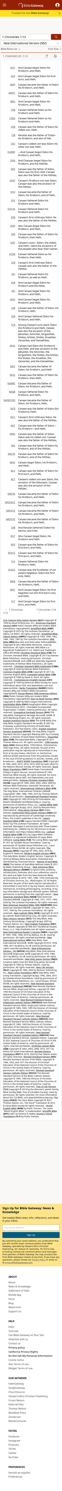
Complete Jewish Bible (38, 674)
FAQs (11, 1326)
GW (13, 234)
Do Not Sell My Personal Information (30, 1355)
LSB (13, 308)
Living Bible (19, 839)
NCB (12, 408)
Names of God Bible (47, 861)
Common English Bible (15, 671)
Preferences (15, 1476)
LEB (13, 316)
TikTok (12, 1448)
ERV (13, 169)
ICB (13, 262)
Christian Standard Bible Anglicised (32, 666)
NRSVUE (10, 519)
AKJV (12, 299)
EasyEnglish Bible (12, 704)
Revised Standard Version (37, 1056)
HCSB (12, 254)
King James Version (28, 810)
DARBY (11, 152)
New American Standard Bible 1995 (21, 905)
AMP (12, 84)
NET (13, 425)
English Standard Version (16, 720)
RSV (13, 544)
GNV (12, 226)
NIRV (12, 434)
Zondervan (14, 1417)
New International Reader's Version (21, 932)
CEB (13, 127)
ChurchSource (16, 1392)
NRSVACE (10, 502)
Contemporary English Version (30, 679)
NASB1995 (9, 400)
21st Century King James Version (20, 620)
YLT (13, 601)
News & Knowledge (19, 1286)
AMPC (11, 93)
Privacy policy (16, 1347)
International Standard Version (41, 796)
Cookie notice (16, 1360)
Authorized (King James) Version (29, 812)
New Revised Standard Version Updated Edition (26, 1034)
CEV (13, 143)
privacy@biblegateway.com (18, 1262)
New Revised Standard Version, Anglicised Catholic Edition (28, 1001)
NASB (12, 391)
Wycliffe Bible (50, 1111)
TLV (13, 561)
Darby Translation (28, 688)
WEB (12, 581)
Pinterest (13, 1444)
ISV (13, 274)
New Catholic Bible (23, 913)
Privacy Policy (38, 1259)
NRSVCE (10, 510)
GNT (12, 242)
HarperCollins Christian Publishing (28, 1396)
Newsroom (14, 1307)
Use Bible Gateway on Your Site (26, 1335)
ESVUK (11, 209)
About (11, 1282)
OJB (13, 527)
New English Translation (37, 924)
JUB (13, 282)
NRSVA (11, 494)
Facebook (13, 1436)
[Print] (55, 56)
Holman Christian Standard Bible (37, 780)
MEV (12, 366)
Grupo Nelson (16, 1400)
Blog (11, 1303)
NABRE (11, 383)
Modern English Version (36, 853)
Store (11, 1299)
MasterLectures (17, 1421)
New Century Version (14, 918)
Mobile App (14, 1294)
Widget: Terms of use (20, 1368)
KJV (13, 291)
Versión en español (19, 1472)
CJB (13, 135)
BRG (12, 101)
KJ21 (12, 67)
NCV (12, 417)
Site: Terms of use (18, 1364)
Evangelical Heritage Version (28, 712)
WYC (12, 589)
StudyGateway (16, 1387)
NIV (13, 445)
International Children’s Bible (35, 788)
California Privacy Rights (23, 1351)
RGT (13, 536)
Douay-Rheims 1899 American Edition (37, 693)
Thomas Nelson (17, 1408)
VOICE (11, 569)
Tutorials (13, 1331)
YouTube (13, 1457)
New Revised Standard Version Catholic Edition (26, 1017)
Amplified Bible (39, 628)
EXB (13, 217)
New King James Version (37, 959)
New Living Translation (20, 972)
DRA (12, 160)
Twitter (12, 1453)
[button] (57, 5)
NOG (12, 375)
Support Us (14, 1311)
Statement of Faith (18, 1290)
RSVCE (11, 553)
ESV (13, 200)
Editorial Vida (15, 1404)
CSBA (12, 118)
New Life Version (45, 967)
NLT (13, 479)
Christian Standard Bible (33, 652)
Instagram (14, 1440)
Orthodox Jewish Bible (43, 1045)
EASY (12, 180)
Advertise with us (18, 1339)
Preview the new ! (30, 13)
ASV (13, 76)
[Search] (56, 37)
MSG (12, 345)
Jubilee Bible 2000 (48, 804)
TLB (13, 324)
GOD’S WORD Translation (29, 761)
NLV (13, 470)
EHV (13, 192)
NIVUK (11, 454)
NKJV (12, 462)
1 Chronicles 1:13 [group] (15, 56)
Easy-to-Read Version (42, 698)
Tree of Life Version (46, 1086)
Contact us (14, 1343)
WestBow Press (17, 1412)
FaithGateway (16, 1383)
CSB (13, 110)
